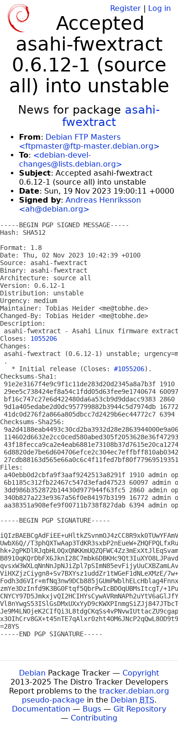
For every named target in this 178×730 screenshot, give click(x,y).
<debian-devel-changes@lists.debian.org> (70, 160)
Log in (159, 8)
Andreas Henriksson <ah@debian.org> (80, 205)
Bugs (92, 708)
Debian (32, 672)
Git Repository (139, 708)
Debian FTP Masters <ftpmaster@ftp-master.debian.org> (89, 142)
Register (125, 8)
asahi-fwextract (111, 116)
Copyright (140, 672)
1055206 (43, 338)
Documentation (41, 708)
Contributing (94, 717)
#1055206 (129, 369)
